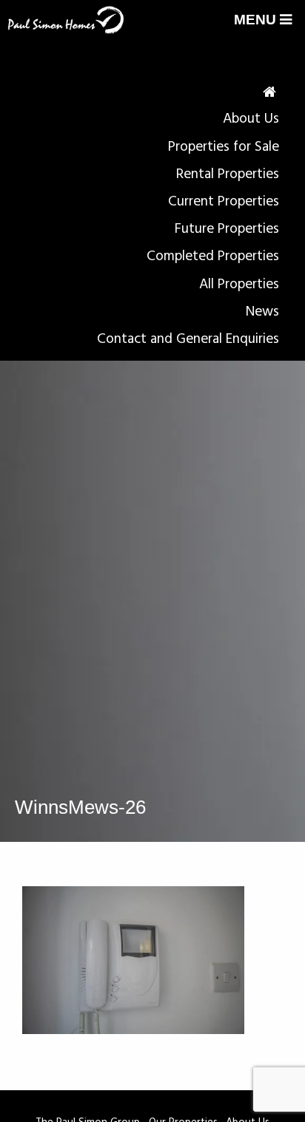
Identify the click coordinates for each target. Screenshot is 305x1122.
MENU (257, 19)
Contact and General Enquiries (188, 339)
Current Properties (223, 202)
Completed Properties (213, 256)
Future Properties (227, 229)
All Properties (239, 284)
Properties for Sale (223, 147)
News (262, 312)
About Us (251, 119)
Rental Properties (227, 174)
